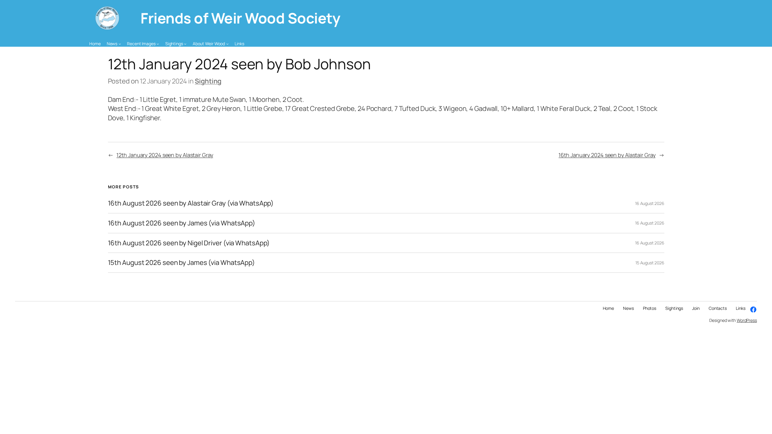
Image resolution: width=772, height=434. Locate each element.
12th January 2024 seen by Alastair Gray (164, 155)
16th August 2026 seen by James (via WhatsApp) (181, 223)
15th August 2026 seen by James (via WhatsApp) (181, 262)
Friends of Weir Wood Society (240, 18)
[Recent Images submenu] (158, 43)
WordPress (747, 320)
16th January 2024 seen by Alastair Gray (606, 155)
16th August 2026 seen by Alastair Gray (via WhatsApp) (191, 203)
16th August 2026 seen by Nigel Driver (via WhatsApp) (189, 243)
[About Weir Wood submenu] (227, 43)
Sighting (208, 81)
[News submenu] (120, 43)
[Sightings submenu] (185, 43)
